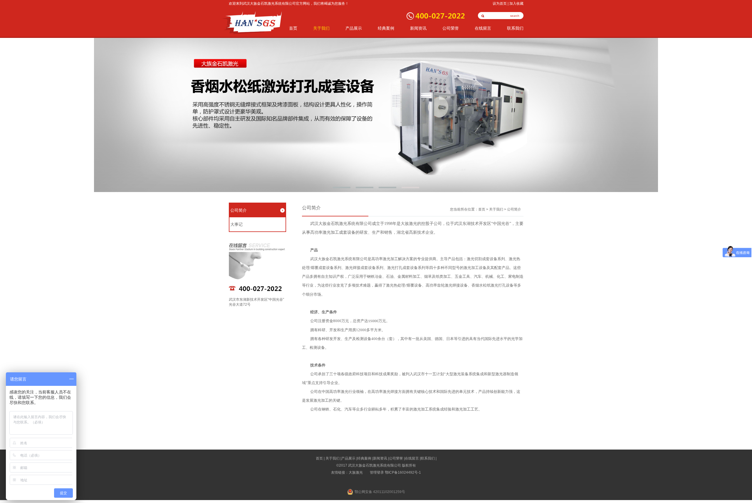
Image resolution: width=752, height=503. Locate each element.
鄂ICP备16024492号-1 (403, 472)
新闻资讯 (418, 28)
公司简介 (238, 210)
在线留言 (483, 28)
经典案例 (386, 28)
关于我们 (321, 28)
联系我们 (515, 28)
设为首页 (500, 3)
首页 (293, 28)
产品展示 (353, 28)
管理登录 (377, 472)
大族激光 (356, 472)
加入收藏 (516, 3)
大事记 (236, 224)
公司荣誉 (450, 28)
